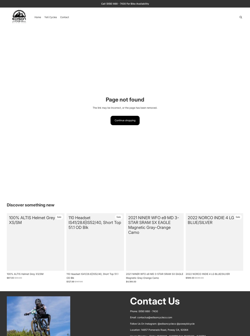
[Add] (59, 266)
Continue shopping (125, 120)
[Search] (241, 17)
